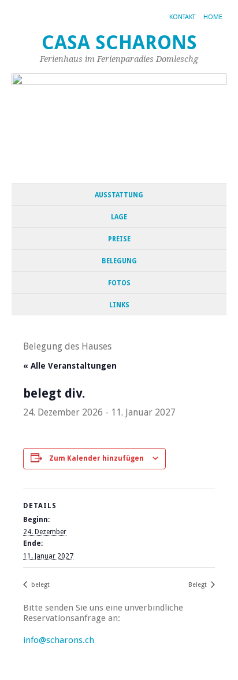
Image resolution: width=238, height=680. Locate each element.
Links (119, 305)
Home (212, 17)
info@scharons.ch (58, 640)
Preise (119, 239)
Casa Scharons (119, 42)
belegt (39, 585)
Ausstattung (119, 195)
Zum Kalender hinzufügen (96, 458)
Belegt (198, 585)
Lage (119, 217)
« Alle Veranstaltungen (70, 365)
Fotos (119, 283)
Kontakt (182, 17)
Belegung (119, 261)
